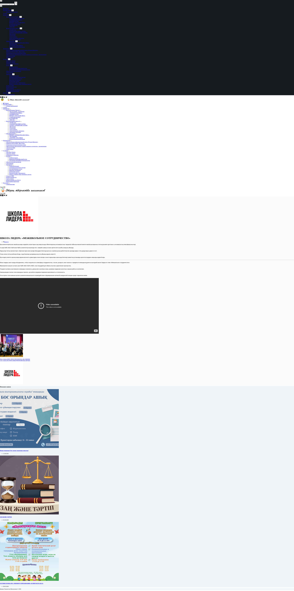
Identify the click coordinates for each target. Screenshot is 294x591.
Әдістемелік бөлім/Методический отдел (19, 160)
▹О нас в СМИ (10, 176)
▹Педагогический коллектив (13, 162)
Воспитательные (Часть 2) (13, 121)
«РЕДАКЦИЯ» (13, 136)
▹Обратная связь (10, 184)
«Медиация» (12, 126)
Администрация (13, 157)
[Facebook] (1, 97)
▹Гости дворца (10, 178)
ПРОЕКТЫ (6, 108)
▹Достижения (9, 163)
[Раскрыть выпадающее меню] (20, 110)
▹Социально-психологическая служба (16, 145)
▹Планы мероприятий (12, 106)
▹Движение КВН (10, 147)
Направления (6, 140)
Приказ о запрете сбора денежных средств (20, 174)
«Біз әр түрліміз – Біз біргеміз (16, 111)
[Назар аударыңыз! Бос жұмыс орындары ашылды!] (29, 447)
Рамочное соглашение (15, 170)
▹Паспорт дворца (10, 153)
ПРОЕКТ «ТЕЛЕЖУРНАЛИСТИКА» (19, 135)
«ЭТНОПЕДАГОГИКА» (15, 113)
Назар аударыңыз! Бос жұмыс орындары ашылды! (14, 450)
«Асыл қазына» (13, 129)
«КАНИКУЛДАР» (14, 114)
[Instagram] (3, 97)
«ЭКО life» (12, 119)
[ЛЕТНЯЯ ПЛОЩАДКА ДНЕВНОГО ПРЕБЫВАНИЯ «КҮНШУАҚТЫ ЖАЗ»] (29, 580)
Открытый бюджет (14, 166)
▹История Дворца (10, 152)
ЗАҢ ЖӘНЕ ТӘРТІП (6, 517)
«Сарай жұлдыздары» (15, 117)
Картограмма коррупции (12, 181)
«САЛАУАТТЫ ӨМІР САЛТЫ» (17, 124)
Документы (9, 164)
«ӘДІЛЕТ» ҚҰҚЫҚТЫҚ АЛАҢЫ (18, 125)
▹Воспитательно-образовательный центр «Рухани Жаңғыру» (22, 142)
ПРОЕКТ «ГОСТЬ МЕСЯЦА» (17, 115)
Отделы (8, 156)
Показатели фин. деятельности (17, 173)
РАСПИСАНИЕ (7, 104)
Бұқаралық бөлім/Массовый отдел (18, 159)
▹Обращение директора (12, 155)
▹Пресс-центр (9, 149)
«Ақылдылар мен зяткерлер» (16, 131)
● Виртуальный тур (11, 177)
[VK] (5, 97)
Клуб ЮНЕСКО (13, 118)
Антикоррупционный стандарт (17, 167)
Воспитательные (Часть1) (12, 110)
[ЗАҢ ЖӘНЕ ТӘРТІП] (29, 514)
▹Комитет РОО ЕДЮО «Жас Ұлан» (15, 143)
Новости (6, 242)
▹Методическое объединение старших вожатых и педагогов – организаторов (26, 146)
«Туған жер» (12, 128)
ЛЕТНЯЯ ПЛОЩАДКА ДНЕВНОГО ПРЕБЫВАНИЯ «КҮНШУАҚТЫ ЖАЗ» (21, 583)
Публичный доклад (14, 171)
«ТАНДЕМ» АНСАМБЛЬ (16, 137)
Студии (5, 107)
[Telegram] (6, 97)
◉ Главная (6, 103)
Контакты (5, 183)
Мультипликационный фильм (17, 139)
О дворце (5, 150)
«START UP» (12, 122)
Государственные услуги (15, 169)
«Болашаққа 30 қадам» (15, 132)
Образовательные (10, 133)
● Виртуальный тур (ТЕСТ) (13, 180)
